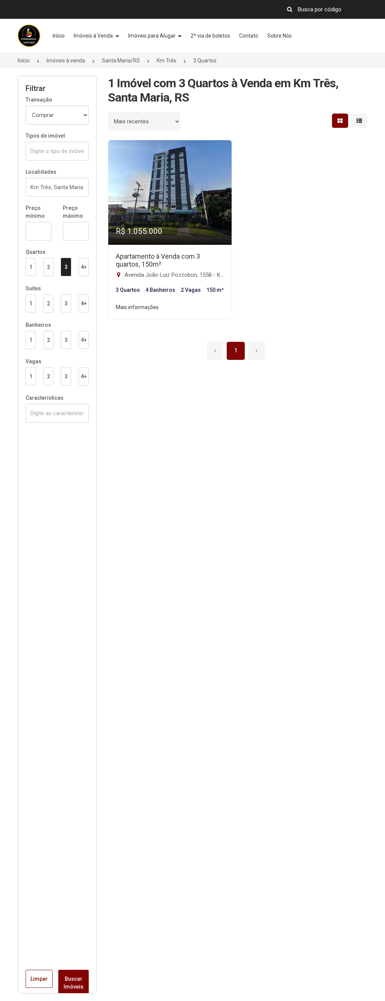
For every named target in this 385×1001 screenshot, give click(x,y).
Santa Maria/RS (121, 61)
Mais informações (137, 307)
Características (45, 398)
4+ (84, 267)
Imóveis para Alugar (152, 36)
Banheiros (38, 325)
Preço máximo (73, 212)
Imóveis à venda (66, 61)
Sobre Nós (279, 36)
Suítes (33, 288)
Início (59, 36)
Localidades (41, 172)
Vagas (33, 361)
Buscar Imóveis (73, 983)
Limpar (39, 979)
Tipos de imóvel (45, 136)
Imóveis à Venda (94, 36)
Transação (39, 100)
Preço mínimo (35, 212)
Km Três (166, 61)
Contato (248, 36)
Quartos (35, 252)
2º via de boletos (210, 36)
